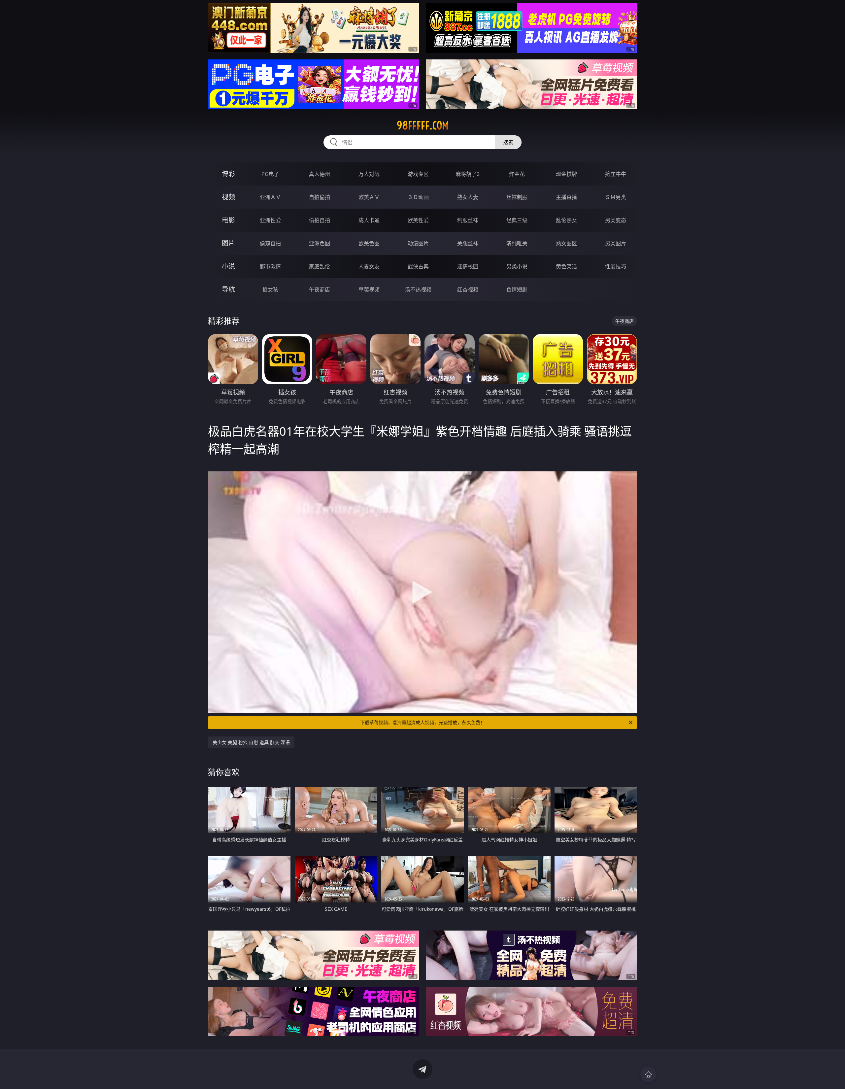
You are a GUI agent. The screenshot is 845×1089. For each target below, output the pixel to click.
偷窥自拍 (270, 243)
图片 (228, 243)
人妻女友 (369, 266)
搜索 (508, 142)
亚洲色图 (319, 243)
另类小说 (516, 266)
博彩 (228, 173)
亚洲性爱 (270, 220)
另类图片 (615, 243)
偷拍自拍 (319, 220)
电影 (228, 220)
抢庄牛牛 (615, 174)
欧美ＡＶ (369, 197)
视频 (228, 196)
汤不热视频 (418, 289)
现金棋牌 (566, 174)
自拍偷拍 (319, 197)
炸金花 (517, 174)
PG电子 (270, 174)
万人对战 (369, 174)
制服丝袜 (467, 220)
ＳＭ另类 (615, 197)
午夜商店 (319, 289)
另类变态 (615, 220)
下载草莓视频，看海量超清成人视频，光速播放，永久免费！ (422, 722)
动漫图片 (418, 243)
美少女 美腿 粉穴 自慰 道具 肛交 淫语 (251, 742)
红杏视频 (467, 289)
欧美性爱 (418, 220)
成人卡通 (369, 220)
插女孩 (270, 289)
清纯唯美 (516, 243)
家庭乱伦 (319, 266)
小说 (228, 266)
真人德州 (319, 174)
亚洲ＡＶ (270, 197)
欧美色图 (369, 243)
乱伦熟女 (566, 220)
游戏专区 (418, 174)
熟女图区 (566, 243)
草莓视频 (369, 289)
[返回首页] (648, 1074)
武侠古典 (418, 266)
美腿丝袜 (467, 243)
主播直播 (566, 197)
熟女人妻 (467, 197)
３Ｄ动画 (418, 197)
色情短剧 (516, 289)
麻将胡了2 (468, 174)
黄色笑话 (566, 266)
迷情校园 (467, 266)
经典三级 (516, 220)
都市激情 (270, 266)
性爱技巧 (615, 266)
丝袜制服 (516, 197)
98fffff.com (423, 125)
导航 (228, 289)
